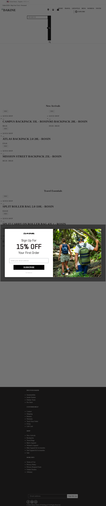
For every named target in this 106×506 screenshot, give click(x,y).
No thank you (29, 272)
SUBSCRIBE (28, 267)
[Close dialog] (98, 231)
